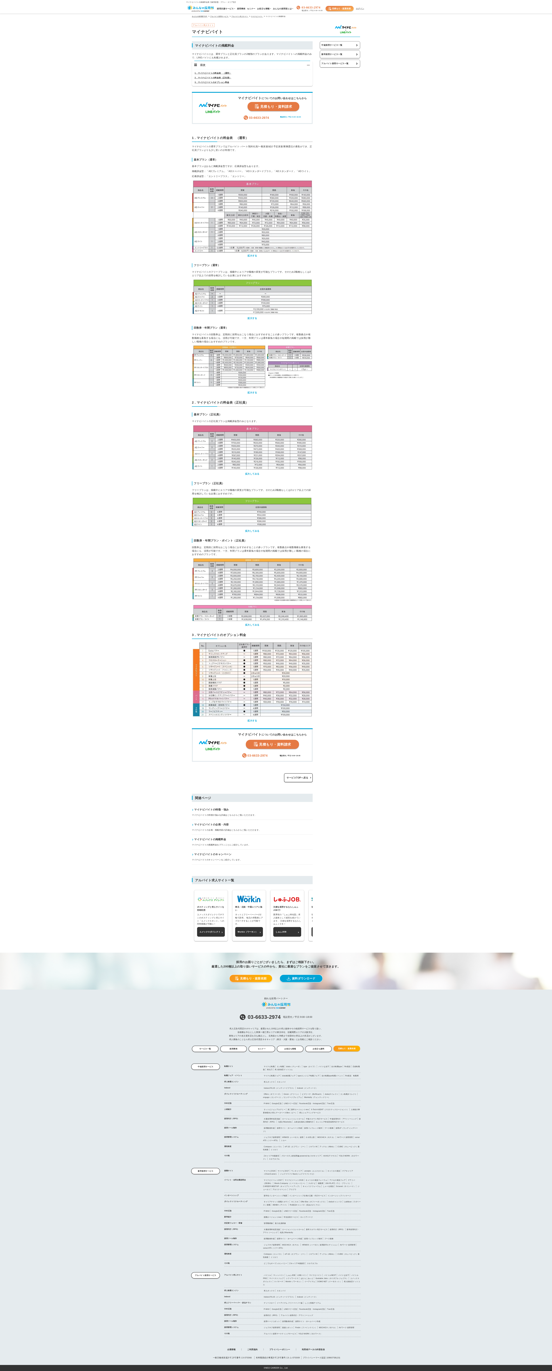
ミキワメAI (312, 1147)
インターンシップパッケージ (339, 1196)
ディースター (269, 1303)
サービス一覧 (205, 1049)
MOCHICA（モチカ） (326, 1137)
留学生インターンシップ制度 (275, 1196)
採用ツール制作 (230, 1128)
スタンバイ (281, 1082)
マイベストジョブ (276, 1278)
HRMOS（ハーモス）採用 (292, 1137)
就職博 (320, 1183)
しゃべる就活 (328, 1186)
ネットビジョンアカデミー (274, 1110)
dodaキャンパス (335, 1202)
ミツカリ (274, 1150)
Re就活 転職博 (352, 1076)
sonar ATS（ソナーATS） (273, 1248)
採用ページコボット (272, 1321)
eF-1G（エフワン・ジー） (295, 1147)
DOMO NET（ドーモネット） (329, 1282)
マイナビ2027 (283, 1171)
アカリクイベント (280, 1189)
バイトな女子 (323, 1067)
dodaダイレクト (331, 1094)
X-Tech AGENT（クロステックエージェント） (330, 1110)
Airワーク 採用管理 (345, 1137)
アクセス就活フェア (337, 1180)
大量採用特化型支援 (272, 1119)
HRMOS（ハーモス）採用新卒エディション (320, 1245)
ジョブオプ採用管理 (272, 1137)
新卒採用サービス (205, 1171)
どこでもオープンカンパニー (275, 1263)
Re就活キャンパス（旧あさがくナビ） (305, 1205)
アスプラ (292, 1189)
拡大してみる (252, 474)
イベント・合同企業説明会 (235, 1180)
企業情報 (231, 1349)
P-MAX (267, 1103)
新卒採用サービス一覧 (331, 54)
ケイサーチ (278, 1282)
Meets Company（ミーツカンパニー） (290, 1183)
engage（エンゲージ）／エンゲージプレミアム (282, 1097)
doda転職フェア (289, 1076)
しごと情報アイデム (313, 1303)
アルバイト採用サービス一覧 (335, 63)
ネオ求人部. (310, 1137)
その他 (227, 1156)
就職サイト (228, 1171)
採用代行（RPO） (231, 1119)
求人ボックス (269, 1082)
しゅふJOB (290, 1275)
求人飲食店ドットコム (284, 1070)
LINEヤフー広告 (290, 1103)
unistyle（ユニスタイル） (314, 1171)
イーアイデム (309, 1282)
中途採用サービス (205, 1067)
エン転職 (280, 1067)
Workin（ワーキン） (293, 1282)
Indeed (227, 1088)
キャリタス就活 (333, 1171)
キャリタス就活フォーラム (316, 1180)
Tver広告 (331, 1103)
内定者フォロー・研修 (233, 1223)
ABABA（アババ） (280, 1205)
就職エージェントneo (272, 1217)
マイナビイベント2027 (273, 1180)
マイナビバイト (315, 1275)
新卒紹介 (227, 1217)
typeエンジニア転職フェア (308, 1076)
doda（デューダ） (293, 1067)
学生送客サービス (291, 1217)
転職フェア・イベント (233, 1075)
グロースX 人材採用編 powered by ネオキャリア (301, 1156)
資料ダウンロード (304, 978)
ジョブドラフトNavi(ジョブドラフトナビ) (297, 1174)
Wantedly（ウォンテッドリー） (317, 1097)
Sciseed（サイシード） (345, 1186)
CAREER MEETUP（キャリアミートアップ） (282, 1186)
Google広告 (277, 1103)
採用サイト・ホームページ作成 (289, 1128)
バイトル (267, 1275)
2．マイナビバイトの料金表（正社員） (213, 78)
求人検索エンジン (231, 1082)
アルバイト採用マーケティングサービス (280, 1334)
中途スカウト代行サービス (317, 1119)
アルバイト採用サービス (205, 1275)
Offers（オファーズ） (272, 1094)
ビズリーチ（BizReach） (312, 1094)
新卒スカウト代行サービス (317, 1229)
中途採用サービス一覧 (331, 45)
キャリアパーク (306, 1217)
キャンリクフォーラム (312, 1186)
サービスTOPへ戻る (297, 777)
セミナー (262, 1049)
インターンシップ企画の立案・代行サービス (307, 1196)
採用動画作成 (269, 1128)
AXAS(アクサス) (330, 1156)
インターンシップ (231, 1195)
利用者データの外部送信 (313, 1349)
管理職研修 (268, 1223)
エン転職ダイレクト (348, 1094)
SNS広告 (228, 1103)
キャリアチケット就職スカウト (276, 1202)
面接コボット (287, 1328)
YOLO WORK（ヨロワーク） (310, 1334)
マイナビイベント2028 (294, 1180)
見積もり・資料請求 (275, 106)
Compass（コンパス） (273, 1147)
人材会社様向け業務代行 (304, 1122)
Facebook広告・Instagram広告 (312, 1103)
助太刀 (270, 1070)
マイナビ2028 (269, 1171)
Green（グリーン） (292, 1094)
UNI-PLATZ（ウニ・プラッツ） (338, 1183)
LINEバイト (302, 1275)
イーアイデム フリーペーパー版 (290, 1303)
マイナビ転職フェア (272, 1076)
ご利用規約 (252, 1349)
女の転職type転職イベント (332, 1076)
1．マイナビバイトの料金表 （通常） (213, 73)
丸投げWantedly (285, 1122)
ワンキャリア (296, 1171)
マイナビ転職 (269, 1067)
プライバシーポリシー (279, 1349)
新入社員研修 (280, 1223)
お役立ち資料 (318, 1049)
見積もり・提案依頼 (341, 8)
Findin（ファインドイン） (306, 1328)
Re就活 (347, 1067)
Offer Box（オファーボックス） (313, 1202)
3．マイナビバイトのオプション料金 (212, 82)
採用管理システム (231, 1137)
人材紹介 (227, 1109)
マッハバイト (278, 1275)
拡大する (252, 255)
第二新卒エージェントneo (298, 1110)
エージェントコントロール (293, 1119)
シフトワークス (292, 1278)
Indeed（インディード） (307, 1088)
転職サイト (228, 1066)
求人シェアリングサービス (310, 1113)
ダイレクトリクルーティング (236, 1094)
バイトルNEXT (330, 1275)
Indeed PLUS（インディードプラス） (279, 1088)
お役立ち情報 (290, 1049)
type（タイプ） (310, 1067)
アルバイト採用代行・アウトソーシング (297, 1315)
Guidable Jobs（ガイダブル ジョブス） (332, 1278)
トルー (283, 1140)
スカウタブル (274, 1159)
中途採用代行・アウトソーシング (343, 1119)
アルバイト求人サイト (233, 1275)
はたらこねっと (307, 1278)
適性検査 (227, 1146)
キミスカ (294, 1202)
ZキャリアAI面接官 (271, 1156)
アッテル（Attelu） (327, 1147)
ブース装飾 (329, 1128)
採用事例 (233, 1049)
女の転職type (336, 1067)
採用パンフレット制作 (313, 1128)
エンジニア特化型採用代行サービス (330, 1122)
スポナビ (312, 1183)
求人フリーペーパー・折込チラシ (237, 1303)
